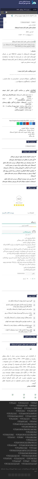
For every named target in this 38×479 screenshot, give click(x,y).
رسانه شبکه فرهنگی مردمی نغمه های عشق (25, 424)
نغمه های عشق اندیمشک (30, 455)
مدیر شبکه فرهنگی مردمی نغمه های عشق (26, 442)
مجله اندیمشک (25, 22)
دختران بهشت (25, 418)
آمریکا (34, 403)
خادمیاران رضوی (32, 416)
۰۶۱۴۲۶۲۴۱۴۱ (21, 100)
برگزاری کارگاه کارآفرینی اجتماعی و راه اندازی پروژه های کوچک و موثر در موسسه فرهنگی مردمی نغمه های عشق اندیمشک (19, 173)
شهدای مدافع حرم (32, 437)
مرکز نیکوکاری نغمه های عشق (28, 445)
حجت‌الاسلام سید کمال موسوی (28, 413)
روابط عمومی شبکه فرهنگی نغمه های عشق (26, 429)
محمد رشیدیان (32, 440)
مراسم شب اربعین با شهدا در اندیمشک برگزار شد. (19, 309)
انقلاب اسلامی (33, 410)
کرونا (26, 461)
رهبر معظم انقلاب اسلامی (30, 426)
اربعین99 (34, 405)
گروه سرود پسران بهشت (12, 463)
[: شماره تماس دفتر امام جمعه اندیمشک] (4, 37)
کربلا (35, 461)
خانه (33, 22)
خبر (35, 418)
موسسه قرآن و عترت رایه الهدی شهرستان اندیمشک (24, 450)
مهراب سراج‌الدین (22, 447)
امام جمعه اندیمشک (31, 408)
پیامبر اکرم (8, 458)
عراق (20, 437)
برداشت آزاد (21, 410)
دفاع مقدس (14, 418)
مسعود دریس (13, 445)
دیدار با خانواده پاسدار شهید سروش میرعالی (25, 15)
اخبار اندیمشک (24, 403)
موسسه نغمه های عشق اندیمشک (28, 453)
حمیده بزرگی (12, 413)
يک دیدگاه (31, 136)
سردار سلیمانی (32, 432)
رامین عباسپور (23, 421)
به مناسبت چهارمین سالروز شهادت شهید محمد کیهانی (18, 321)
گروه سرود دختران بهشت (30, 463)
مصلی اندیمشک (31, 146)
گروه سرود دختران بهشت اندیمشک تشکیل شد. (20, 300)
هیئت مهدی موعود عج (13, 455)
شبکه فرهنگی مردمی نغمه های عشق (27, 434)
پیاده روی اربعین (19, 458)
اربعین (13, 403)
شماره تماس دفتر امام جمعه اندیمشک (25, 27)
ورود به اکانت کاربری (8, 213)
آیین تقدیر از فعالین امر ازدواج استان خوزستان (21, 159)
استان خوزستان (22, 405)
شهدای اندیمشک (8, 434)
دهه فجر (34, 421)
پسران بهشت (32, 458)
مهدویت (34, 447)
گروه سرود (17, 461)
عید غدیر (12, 437)
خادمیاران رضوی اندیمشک (16, 416)
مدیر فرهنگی (22, 130)
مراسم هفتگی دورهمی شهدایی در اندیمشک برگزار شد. (18, 317)
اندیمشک (18, 408)
